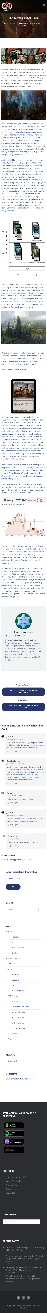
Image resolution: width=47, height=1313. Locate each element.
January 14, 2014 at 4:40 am (17, 839)
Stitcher (15, 953)
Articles (37, 23)
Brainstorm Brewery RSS (16, 1177)
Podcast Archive (18, 1028)
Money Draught (18, 1012)
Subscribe (12, 931)
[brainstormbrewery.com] (6, 6)
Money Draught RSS (14, 1181)
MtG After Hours (18, 1023)
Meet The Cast (14, 958)
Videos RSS (10, 1193)
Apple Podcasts (18, 947)
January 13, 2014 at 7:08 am (15, 739)
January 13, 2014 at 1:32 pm (15, 764)
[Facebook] (18, 1298)
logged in (16, 859)
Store (10, 1039)
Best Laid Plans (18, 1017)
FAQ (13, 985)
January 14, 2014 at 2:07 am (15, 815)
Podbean (15, 937)
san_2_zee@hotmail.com (15, 594)
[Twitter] (23, 1298)
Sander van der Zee (24, 23)
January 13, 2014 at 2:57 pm (15, 796)
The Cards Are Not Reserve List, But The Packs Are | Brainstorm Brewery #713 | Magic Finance (25, 1259)
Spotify (15, 942)
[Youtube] (28, 1298)
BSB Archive (13, 996)
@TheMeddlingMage (14, 640)
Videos (14, 1033)
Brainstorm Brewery (20, 1007)
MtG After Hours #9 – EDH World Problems (23, 692)
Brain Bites (16, 974)
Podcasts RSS (11, 1189)
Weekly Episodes (18, 990)
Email (30, 640)
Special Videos (17, 980)
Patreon (11, 964)
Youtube (11, 969)
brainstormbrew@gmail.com (22, 1079)
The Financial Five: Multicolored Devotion (23, 707)
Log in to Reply (12, 751)
